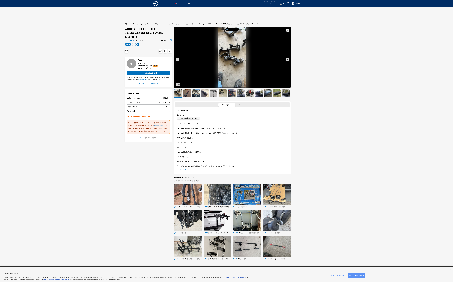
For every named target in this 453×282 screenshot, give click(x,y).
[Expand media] (287, 30)
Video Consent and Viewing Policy (56, 279)
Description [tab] (226, 105)
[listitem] (178, 93)
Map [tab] (241, 105)
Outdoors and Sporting (154, 24)
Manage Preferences (338, 276)
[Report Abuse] (170, 51)
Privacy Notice (142, 79)
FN (131, 64)
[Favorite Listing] (126, 51)
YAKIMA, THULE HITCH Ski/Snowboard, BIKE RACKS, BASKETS (144, 33)
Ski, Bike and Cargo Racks (179, 24)
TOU (151, 79)
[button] (232, 57)
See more (180, 170)
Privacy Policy (240, 277)
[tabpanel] (232, 140)
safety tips (158, 125)
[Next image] (287, 59)
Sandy (198, 24)
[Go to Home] (126, 24)
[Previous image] (177, 59)
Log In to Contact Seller (148, 73)
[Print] (165, 51)
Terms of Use (230, 277)
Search (136, 24)
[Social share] (160, 51)
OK (450, 270)
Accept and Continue (356, 276)
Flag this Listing (150, 138)
